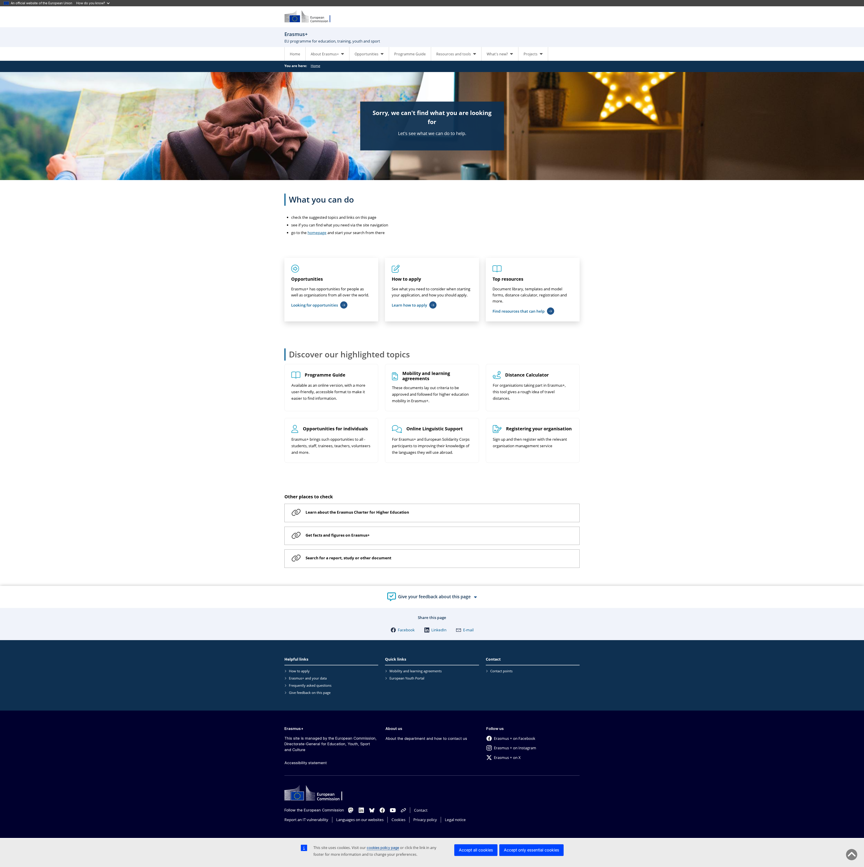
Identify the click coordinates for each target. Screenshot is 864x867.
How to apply (406, 279)
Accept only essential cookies (531, 850)
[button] (403, 630)
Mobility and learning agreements (426, 376)
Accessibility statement (305, 763)
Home (295, 54)
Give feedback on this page (310, 692)
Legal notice (455, 819)
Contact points (501, 671)
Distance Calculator (527, 375)
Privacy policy (425, 819)
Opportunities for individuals (335, 428)
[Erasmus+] (310, 16)
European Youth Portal (406, 678)
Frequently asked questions (310, 685)
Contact (421, 810)
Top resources (508, 279)
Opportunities (307, 279)
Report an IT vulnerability (306, 819)
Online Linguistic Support (434, 428)
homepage (317, 232)
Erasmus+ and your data (308, 678)
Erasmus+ (294, 728)
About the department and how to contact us (426, 738)
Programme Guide (410, 54)
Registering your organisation (539, 428)
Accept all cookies (476, 850)
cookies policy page (383, 847)
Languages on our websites (360, 819)
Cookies (398, 819)
